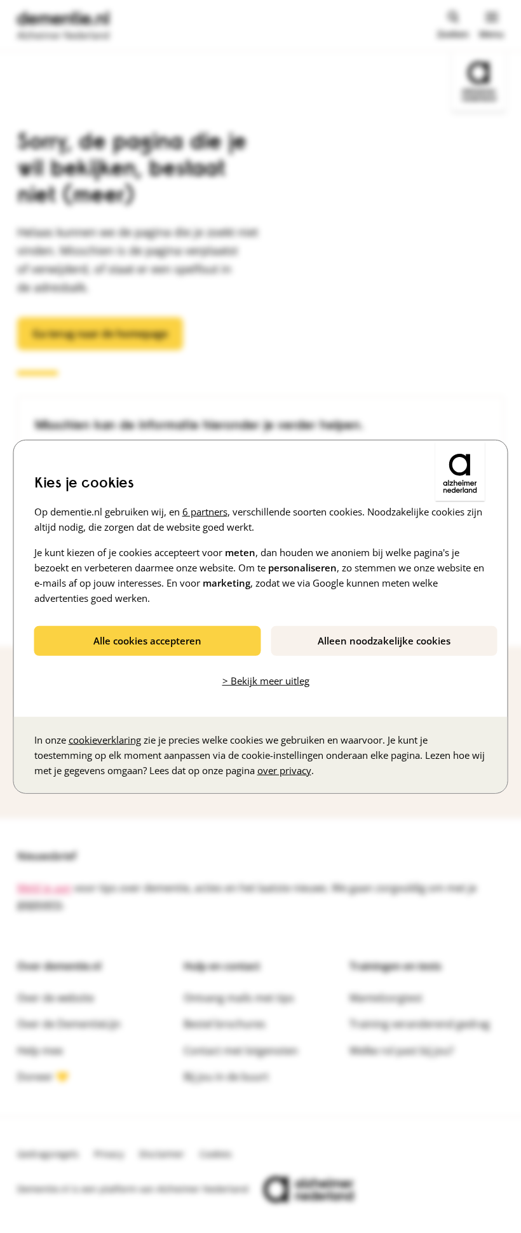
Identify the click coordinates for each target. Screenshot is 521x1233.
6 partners (204, 511)
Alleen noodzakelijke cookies (384, 640)
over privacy (284, 769)
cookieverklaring (105, 739)
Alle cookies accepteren (147, 640)
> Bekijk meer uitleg (265, 680)
